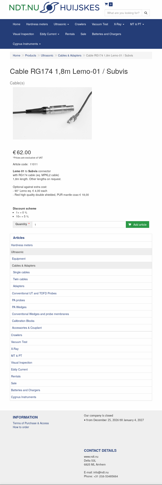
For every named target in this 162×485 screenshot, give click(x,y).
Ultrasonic (17, 252)
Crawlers (16, 335)
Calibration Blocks (23, 321)
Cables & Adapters (23, 265)
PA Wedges (19, 307)
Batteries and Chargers (25, 390)
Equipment (18, 259)
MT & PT (16, 356)
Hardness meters (22, 245)
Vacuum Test (19, 342)
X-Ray (15, 349)
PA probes (18, 300)
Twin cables (20, 279)
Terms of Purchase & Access (31, 423)
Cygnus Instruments (23, 397)
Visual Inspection (21, 362)
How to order (21, 427)
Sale (14, 383)
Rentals (16, 376)
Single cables (21, 272)
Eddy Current (19, 369)
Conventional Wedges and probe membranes (40, 314)
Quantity (21, 224)
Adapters (18, 286)
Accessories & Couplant (27, 328)
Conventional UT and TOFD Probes (34, 293)
